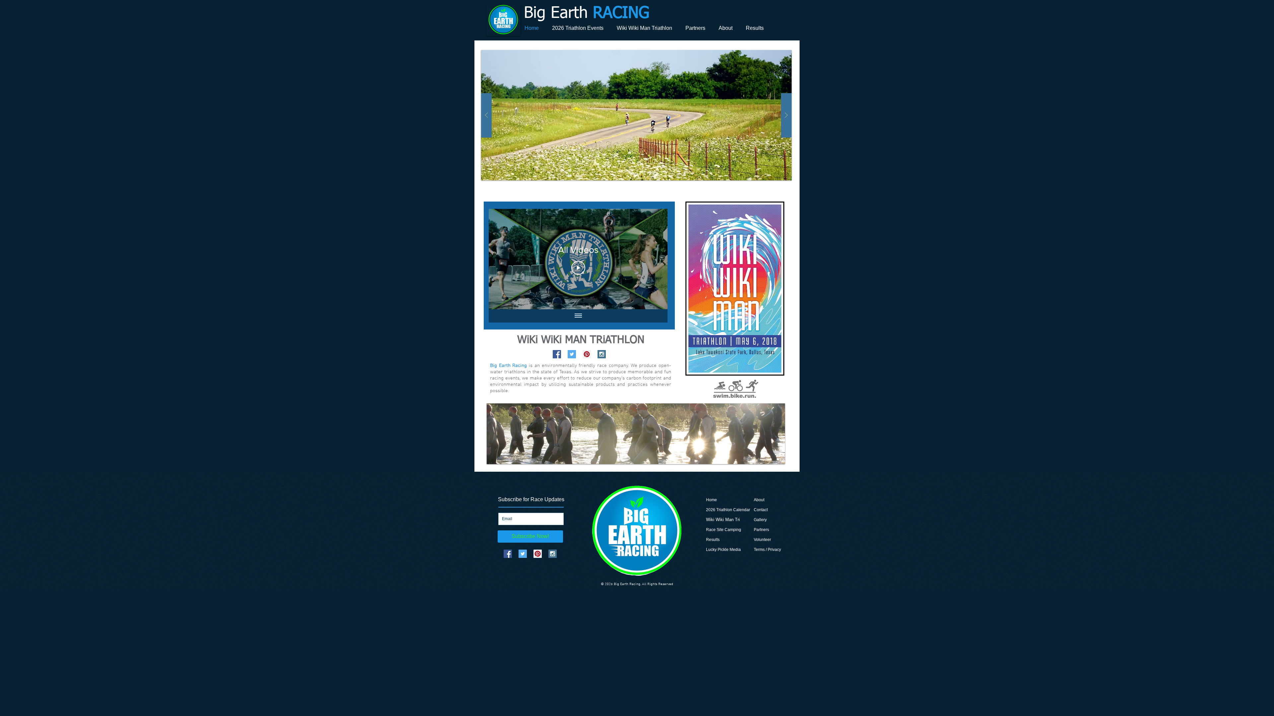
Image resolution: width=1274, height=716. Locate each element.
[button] (636, 115)
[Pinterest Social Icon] (587, 354)
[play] (774, 55)
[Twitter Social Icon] (572, 354)
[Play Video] (578, 268)
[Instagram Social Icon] (602, 354)
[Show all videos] (578, 316)
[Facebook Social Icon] (557, 354)
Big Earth (586, 14)
